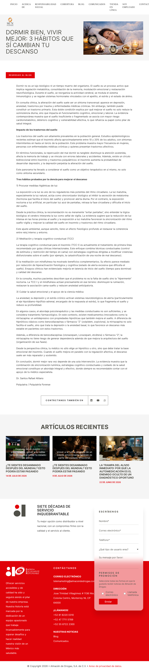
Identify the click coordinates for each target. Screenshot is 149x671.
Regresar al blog (20, 75)
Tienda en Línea (114, 7)
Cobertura (67, 4)
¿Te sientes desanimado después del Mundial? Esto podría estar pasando (25, 468)
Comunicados (97, 4)
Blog (81, 4)
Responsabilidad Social (45, 5)
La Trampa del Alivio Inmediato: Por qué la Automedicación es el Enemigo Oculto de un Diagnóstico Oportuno (116, 471)
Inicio (13, 4)
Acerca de (26, 5)
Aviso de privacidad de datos (105, 666)
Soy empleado (129, 5)
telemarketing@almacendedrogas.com (74, 581)
